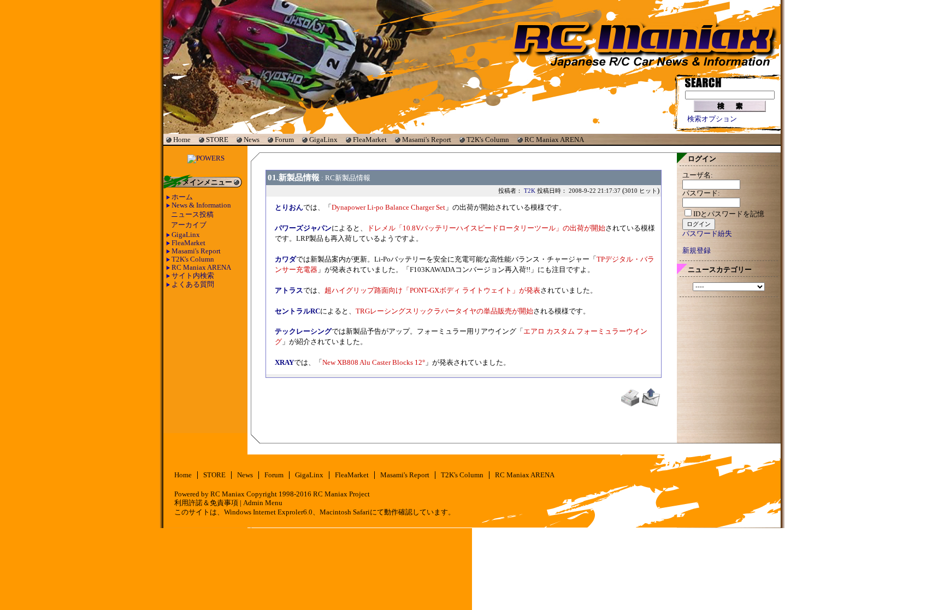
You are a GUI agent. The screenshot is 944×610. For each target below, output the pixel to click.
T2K (529, 190)
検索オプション (712, 119)
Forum (284, 139)
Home (182, 139)
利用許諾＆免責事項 (206, 503)
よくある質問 (193, 284)
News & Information (201, 205)
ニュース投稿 (192, 214)
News (251, 139)
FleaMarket (370, 139)
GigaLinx (323, 139)
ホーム (182, 197)
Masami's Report (426, 139)
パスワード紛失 (707, 234)
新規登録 (696, 250)
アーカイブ (188, 225)
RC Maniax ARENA (554, 139)
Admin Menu (262, 503)
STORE (217, 139)
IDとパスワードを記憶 (728, 214)
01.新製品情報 (294, 177)
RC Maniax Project (341, 494)
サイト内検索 (193, 276)
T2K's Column (488, 139)
